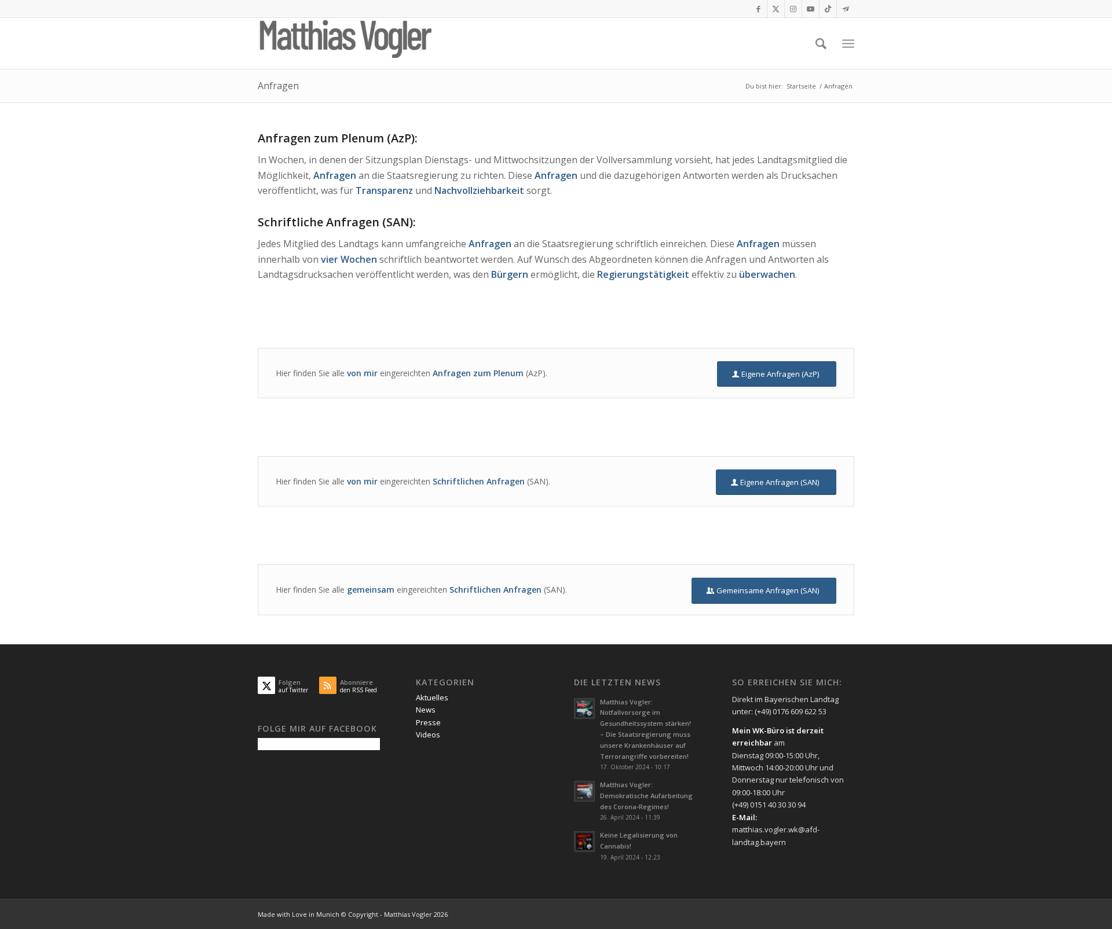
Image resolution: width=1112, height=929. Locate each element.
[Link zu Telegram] (845, 8)
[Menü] (848, 43)
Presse (428, 722)
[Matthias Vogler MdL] (344, 43)
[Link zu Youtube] (810, 8)
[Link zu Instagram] (793, 8)
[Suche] (821, 43)
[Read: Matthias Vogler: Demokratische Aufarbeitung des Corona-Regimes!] (584, 791)
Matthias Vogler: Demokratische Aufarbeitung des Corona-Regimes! (646, 795)
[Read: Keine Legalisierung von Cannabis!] (584, 841)
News (426, 709)
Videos (428, 734)
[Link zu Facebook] (758, 8)
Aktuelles (432, 697)
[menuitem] (821, 43)
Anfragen (278, 85)
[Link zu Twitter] (775, 8)
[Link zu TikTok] (828, 8)
